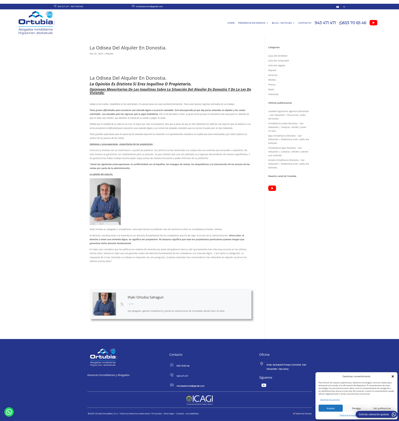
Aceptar (331, 408)
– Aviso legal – (168, 413)
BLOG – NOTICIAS (282, 23)
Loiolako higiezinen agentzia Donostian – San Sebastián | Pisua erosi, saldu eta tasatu (288, 115)
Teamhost (300, 413)
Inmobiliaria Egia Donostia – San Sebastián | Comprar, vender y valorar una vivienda (288, 151)
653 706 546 (77, 6)
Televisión (273, 94)
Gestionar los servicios (330, 399)
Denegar (356, 408)
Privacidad (156, 413)
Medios (272, 79)
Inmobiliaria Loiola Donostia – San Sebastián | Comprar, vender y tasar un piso (287, 127)
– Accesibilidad (191, 413)
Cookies (179, 413)
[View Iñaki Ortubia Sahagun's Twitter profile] (122, 304)
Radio (271, 89)
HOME (231, 23)
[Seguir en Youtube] (337, 6)
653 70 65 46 (354, 22)
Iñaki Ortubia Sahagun (146, 297)
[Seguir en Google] (344, 6)
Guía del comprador (278, 60)
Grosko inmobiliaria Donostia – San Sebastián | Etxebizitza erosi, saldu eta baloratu (288, 164)
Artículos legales (276, 65)
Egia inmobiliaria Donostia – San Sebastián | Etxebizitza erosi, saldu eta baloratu (288, 139)
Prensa (271, 84)
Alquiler (109, 53)
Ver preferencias (382, 408)
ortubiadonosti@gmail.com (149, 6)
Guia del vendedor (278, 55)
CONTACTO (304, 23)
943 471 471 (63, 6)
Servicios (272, 75)
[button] (392, 376)
